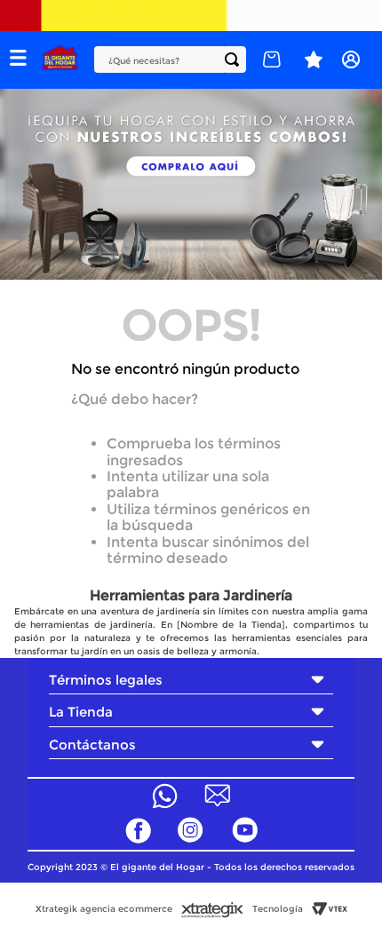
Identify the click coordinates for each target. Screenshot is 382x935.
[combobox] (169, 59)
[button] (18, 59)
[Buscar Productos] (235, 59)
